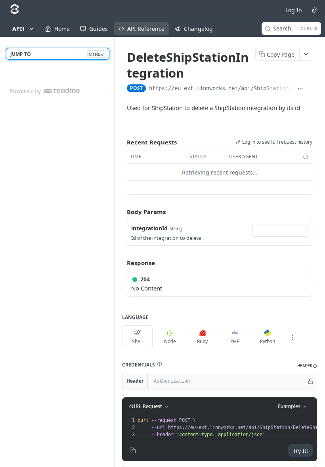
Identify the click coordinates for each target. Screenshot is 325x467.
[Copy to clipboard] (309, 89)
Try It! (300, 450)
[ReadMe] (62, 91)
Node (170, 341)
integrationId (149, 228)
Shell (137, 341)
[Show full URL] (300, 89)
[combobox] (280, 230)
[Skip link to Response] (121, 262)
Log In (293, 10)
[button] (159, 364)
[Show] (310, 381)
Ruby (202, 341)
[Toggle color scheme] (314, 10)
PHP (234, 341)
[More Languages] (292, 337)
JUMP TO (56, 54)
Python (267, 341)
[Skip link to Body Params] (121, 212)
